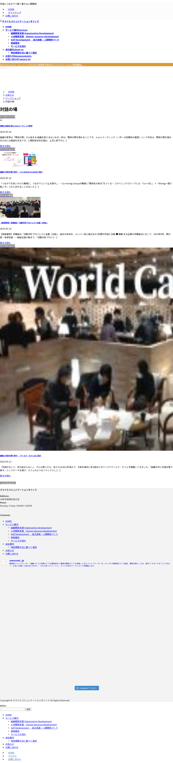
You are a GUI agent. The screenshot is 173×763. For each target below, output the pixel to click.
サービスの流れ (18, 46)
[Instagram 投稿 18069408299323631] (108, 612)
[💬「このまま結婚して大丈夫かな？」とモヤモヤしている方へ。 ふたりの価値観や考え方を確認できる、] (65, 588)
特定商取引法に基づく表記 (24, 52)
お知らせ (9, 550)
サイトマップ (14, 12)
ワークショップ (8, 483)
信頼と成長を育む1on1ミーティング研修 (16, 126)
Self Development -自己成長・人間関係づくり (35, 39)
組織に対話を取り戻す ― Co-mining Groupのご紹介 (21, 172)
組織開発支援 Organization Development (32, 33)
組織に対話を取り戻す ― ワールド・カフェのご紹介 (20, 455)
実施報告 (15, 43)
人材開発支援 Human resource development (35, 36)
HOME (11, 9)
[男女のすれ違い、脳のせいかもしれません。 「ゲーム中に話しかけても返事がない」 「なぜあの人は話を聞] (65, 662)
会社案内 (9, 544)
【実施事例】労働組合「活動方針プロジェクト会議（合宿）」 (24, 222)
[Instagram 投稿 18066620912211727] (21, 612)
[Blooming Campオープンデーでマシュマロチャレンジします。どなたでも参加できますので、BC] (21, 589)
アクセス (12, 756)
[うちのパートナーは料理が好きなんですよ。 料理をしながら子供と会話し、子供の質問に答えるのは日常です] (65, 624)
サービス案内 (11, 524)
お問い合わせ (11, 15)
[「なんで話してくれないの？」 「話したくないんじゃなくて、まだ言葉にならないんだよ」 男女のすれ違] (21, 657)
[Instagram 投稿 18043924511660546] (108, 572)
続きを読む (5, 145)
